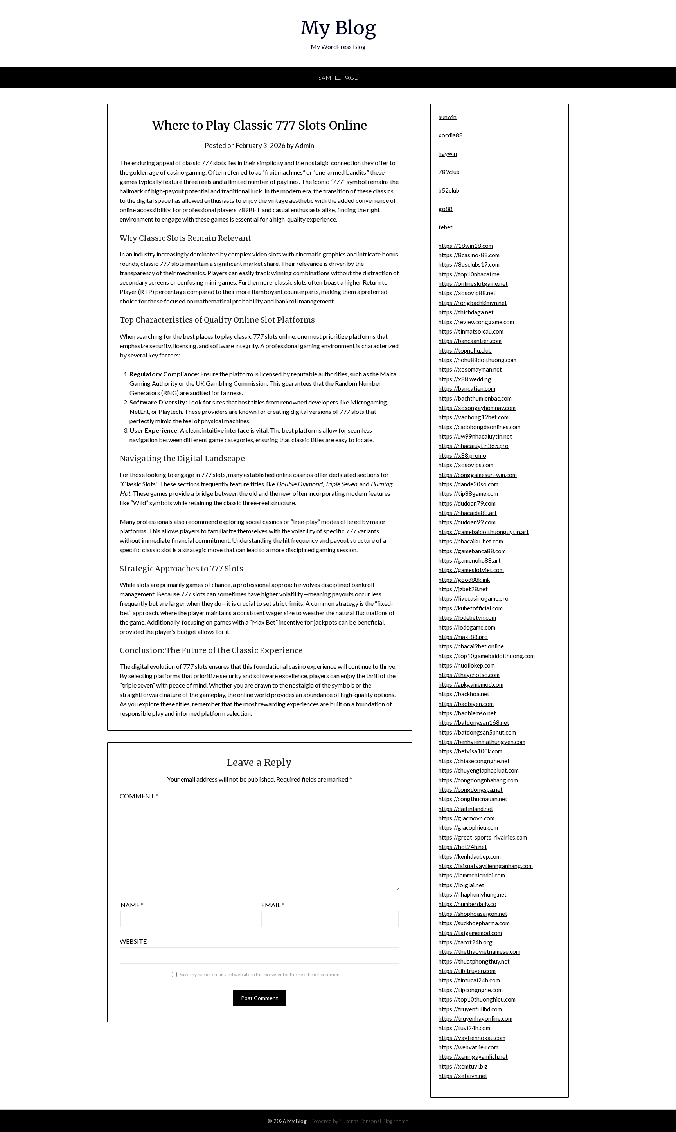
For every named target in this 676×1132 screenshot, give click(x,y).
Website (133, 941)
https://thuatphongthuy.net (474, 961)
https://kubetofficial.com (471, 608)
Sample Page (338, 77)
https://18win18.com (466, 245)
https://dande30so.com (468, 483)
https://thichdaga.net (466, 312)
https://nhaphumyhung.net (473, 894)
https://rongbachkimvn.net (473, 302)
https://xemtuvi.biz (463, 1066)
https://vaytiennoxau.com (472, 1037)
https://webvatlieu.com (468, 1047)
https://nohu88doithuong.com (477, 359)
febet (446, 227)
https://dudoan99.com (467, 521)
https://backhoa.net (464, 693)
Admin (304, 145)
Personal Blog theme (384, 1121)
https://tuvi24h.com (464, 1027)
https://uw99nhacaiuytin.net (475, 436)
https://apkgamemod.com (471, 684)
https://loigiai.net (461, 884)
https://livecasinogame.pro (474, 598)
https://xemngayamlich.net (473, 1056)
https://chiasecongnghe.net (474, 760)
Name (132, 904)
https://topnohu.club (465, 350)
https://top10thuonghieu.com (477, 999)
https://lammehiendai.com (472, 875)
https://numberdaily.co (467, 903)
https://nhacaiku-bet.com (471, 541)
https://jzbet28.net (463, 588)
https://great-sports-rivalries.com (483, 837)
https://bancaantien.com (470, 340)
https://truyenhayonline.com (475, 1018)
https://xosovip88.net (467, 292)
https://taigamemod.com (470, 932)
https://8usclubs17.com (469, 264)
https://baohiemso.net (467, 713)
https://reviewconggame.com (476, 321)
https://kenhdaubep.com (470, 856)
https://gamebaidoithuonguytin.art (484, 531)
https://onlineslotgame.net (473, 283)
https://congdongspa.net (471, 789)
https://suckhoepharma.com (474, 922)
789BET (249, 209)
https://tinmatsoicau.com (471, 331)
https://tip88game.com (468, 493)
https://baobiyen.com (466, 703)
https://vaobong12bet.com (474, 417)
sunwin (448, 116)
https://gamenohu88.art (470, 560)
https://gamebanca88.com (472, 550)
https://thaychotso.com (469, 674)
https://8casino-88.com (469, 254)
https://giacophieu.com (468, 827)
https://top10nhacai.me (469, 274)
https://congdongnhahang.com (478, 780)
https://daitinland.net (466, 808)
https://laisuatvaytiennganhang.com (486, 865)
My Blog (338, 28)
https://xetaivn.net (463, 1075)
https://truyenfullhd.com (470, 1009)
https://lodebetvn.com (467, 617)
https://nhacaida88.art (468, 512)
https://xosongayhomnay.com (477, 407)
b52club (449, 190)
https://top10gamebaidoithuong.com (487, 655)
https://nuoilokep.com (467, 665)
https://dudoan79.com (467, 503)
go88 (446, 208)
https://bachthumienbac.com (475, 398)
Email (272, 904)
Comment (139, 796)
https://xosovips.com (466, 464)
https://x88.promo (462, 455)
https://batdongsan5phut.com (477, 732)
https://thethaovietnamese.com (479, 951)
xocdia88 (451, 135)
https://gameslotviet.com (471, 569)
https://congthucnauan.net (473, 798)
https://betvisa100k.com (470, 751)
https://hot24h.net (463, 846)
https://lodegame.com (467, 627)
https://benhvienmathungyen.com (482, 741)
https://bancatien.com (467, 388)
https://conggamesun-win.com (478, 474)
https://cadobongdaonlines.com (479, 426)
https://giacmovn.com (466, 817)
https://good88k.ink (464, 579)
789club (449, 171)
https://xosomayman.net (470, 369)
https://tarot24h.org (466, 942)
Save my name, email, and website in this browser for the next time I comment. (261, 974)
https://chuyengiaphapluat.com (479, 770)
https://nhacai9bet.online (471, 646)
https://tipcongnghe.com (471, 989)
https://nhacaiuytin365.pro (474, 445)
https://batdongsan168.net (474, 722)
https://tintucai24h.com (469, 980)
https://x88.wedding (465, 379)
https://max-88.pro (463, 636)
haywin (448, 153)
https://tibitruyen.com (467, 970)
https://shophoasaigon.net (473, 913)
